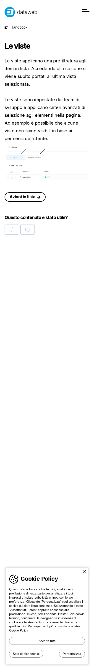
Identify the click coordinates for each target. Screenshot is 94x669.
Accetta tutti (47, 641)
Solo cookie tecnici (26, 654)
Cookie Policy (18, 630)
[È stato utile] (12, 230)
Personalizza (72, 654)
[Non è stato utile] (27, 230)
